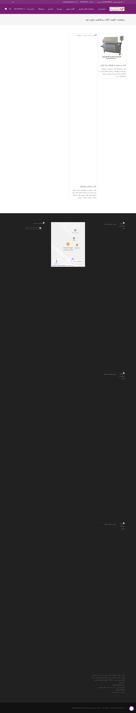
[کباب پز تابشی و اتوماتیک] (82, 108)
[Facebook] (16, 2)
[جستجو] (10, 9)
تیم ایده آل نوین (76, 708)
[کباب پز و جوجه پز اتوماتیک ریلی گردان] (112, 48)
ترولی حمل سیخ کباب (110, 224)
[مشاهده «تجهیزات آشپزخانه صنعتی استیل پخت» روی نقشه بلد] (68, 244)
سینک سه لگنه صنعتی (110, 524)
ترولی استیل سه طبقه (110, 374)
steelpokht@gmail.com (69, 2)
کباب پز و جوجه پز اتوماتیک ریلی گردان (113, 65)
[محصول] (6, 9)
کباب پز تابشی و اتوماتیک (88, 186)
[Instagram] (22, 2)
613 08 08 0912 (18, 9)
